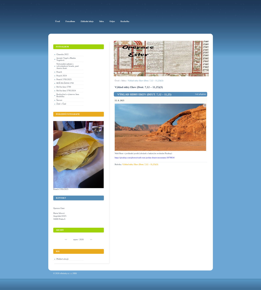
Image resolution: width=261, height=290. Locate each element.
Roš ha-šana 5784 (63, 87)
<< (66, 239)
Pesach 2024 (61, 76)
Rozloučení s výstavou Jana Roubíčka (67, 95)
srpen (75, 239)
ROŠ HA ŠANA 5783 (65, 83)
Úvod (117, 81)
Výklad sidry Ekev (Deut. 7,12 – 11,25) (144, 94)
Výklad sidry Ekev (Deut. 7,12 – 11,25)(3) (140, 164)
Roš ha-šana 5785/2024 (66, 90)
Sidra (123, 81)
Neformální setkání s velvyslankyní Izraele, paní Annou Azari (67, 66)
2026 (81, 239)
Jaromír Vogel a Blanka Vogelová (66, 59)
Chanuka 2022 (62, 54)
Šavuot (59, 100)
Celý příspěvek (200, 94)
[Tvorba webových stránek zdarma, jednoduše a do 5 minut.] (71, 273)
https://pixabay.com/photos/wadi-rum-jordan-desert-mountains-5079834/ (145, 158)
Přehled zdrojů (62, 259)
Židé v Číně (61, 104)
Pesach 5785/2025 (64, 79)
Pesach (59, 72)
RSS (75, 273)
